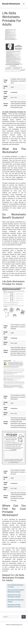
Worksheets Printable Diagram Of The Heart (14, 605)
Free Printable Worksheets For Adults (15, 586)
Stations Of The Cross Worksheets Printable (14, 595)
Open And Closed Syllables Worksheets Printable (16, 590)
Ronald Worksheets (11, 4)
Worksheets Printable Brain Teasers (16, 600)
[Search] (24, 617)
